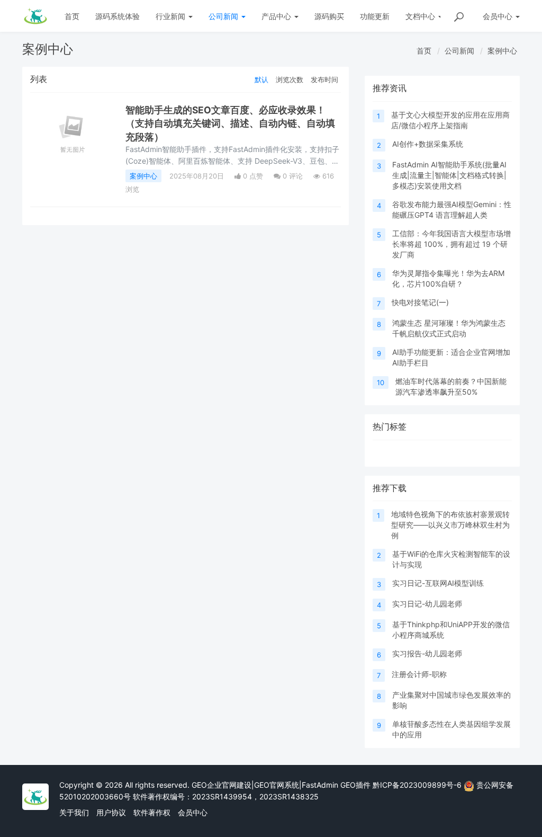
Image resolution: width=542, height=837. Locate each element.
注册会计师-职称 (419, 674)
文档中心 (421, 16)
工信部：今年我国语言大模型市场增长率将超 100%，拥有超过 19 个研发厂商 (451, 244)
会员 (497, 16)
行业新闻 (171, 16)
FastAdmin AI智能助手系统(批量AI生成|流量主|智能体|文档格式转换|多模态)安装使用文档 (449, 175)
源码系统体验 (117, 16)
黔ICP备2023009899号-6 (417, 784)
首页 (72, 16)
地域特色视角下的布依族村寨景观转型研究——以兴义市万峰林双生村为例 (450, 525)
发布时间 (324, 79)
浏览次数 (289, 79)
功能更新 (375, 16)
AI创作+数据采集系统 (427, 143)
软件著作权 (151, 812)
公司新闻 (224, 16)
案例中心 (502, 50)
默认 (261, 79)
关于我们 (74, 812)
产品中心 (277, 16)
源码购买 (329, 16)
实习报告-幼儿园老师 (427, 653)
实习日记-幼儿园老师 (427, 603)
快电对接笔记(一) (420, 302)
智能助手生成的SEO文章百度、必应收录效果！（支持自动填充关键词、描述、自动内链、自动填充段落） (230, 123)
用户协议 (111, 812)
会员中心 (192, 812)
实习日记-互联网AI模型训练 (438, 582)
